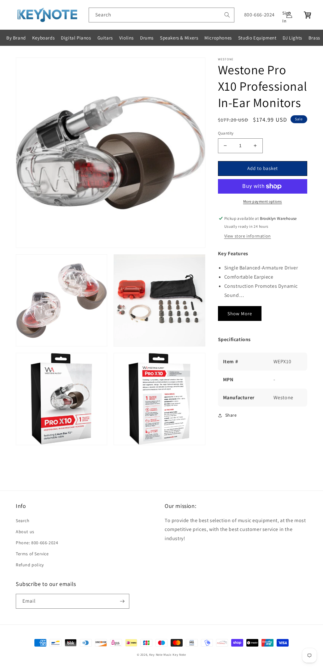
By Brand (16, 38)
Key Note (179, 655)
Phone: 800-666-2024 (37, 542)
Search (23, 520)
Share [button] (231, 415)
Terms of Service (32, 554)
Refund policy (30, 565)
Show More (239, 313)
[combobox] (161, 15)
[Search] (227, 15)
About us (25, 531)
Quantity (226, 133)
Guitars (105, 38)
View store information (247, 236)
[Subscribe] (122, 601)
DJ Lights (292, 38)
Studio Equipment (257, 38)
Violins (126, 38)
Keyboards (43, 38)
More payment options (262, 201)
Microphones (218, 38)
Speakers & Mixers (179, 38)
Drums (147, 38)
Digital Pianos (76, 38)
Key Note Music (160, 655)
